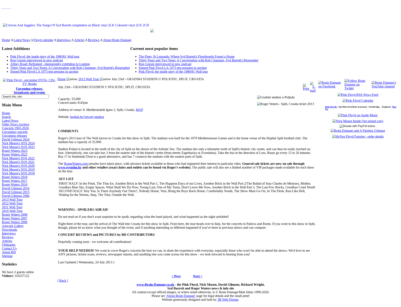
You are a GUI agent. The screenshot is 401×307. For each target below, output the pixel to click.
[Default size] (8, 7)
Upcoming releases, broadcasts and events (29, 90)
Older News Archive (15, 124)
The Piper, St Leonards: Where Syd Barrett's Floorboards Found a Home (187, 56)
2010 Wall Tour (12, 211)
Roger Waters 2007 (14, 218)
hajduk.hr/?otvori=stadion (87, 117)
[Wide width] (3, 7)
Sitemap (7, 256)
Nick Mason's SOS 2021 (18, 162)
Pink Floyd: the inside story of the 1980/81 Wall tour (44, 56)
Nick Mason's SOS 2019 (18, 169)
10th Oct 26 (331, 107)
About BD (9, 252)
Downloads (9, 229)
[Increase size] (7, 7)
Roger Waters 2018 (14, 177)
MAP (139, 110)
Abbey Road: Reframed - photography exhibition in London (50, 64)
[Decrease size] (10, 7)
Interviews (64, 40)
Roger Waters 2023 (14, 150)
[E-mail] (313, 86)
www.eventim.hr (69, 167)
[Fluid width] (2, 7)
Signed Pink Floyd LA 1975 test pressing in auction (44, 71)
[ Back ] (62, 280)
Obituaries (8, 244)
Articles (79, 40)
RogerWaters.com (76, 163)
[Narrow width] (5, 7)
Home (6, 40)
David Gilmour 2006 (15, 196)
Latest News (22, 40)
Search (6, 117)
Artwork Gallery (13, 226)
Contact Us (9, 248)
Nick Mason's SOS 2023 (18, 147)
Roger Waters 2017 (14, 181)
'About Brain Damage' (180, 296)
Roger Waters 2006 (14, 222)
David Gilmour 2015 (15, 192)
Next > (197, 276)
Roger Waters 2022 (14, 154)
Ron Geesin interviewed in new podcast (36, 60)
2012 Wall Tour (12, 203)
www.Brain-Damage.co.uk (155, 284)
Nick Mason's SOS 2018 (18, 173)
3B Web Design (228, 299)
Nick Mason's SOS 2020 (18, 165)
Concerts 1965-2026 (15, 128)
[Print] (306, 86)
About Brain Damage (117, 40)
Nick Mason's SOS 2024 (18, 143)
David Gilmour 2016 (15, 188)
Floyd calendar (43, 40)
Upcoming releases (14, 135)
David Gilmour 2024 (15, 139)
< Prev (176, 276)
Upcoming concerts (15, 132)
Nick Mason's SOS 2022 (18, 158)
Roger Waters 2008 (14, 214)
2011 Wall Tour (12, 207)
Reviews (93, 40)
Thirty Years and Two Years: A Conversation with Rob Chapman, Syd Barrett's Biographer (70, 68)
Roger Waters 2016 (14, 184)
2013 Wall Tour (12, 199)
